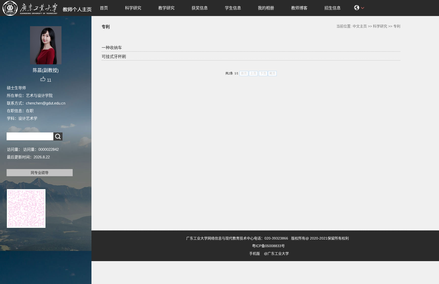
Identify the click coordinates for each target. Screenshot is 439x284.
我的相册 (266, 8)
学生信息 (233, 8)
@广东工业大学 (276, 253)
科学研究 (133, 8)
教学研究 (166, 8)
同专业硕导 (40, 173)
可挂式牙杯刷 (114, 56)
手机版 (254, 253)
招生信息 (332, 8)
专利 (396, 26)
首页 (104, 8)
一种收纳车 (112, 48)
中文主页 (360, 26)
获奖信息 (200, 8)
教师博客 (299, 8)
